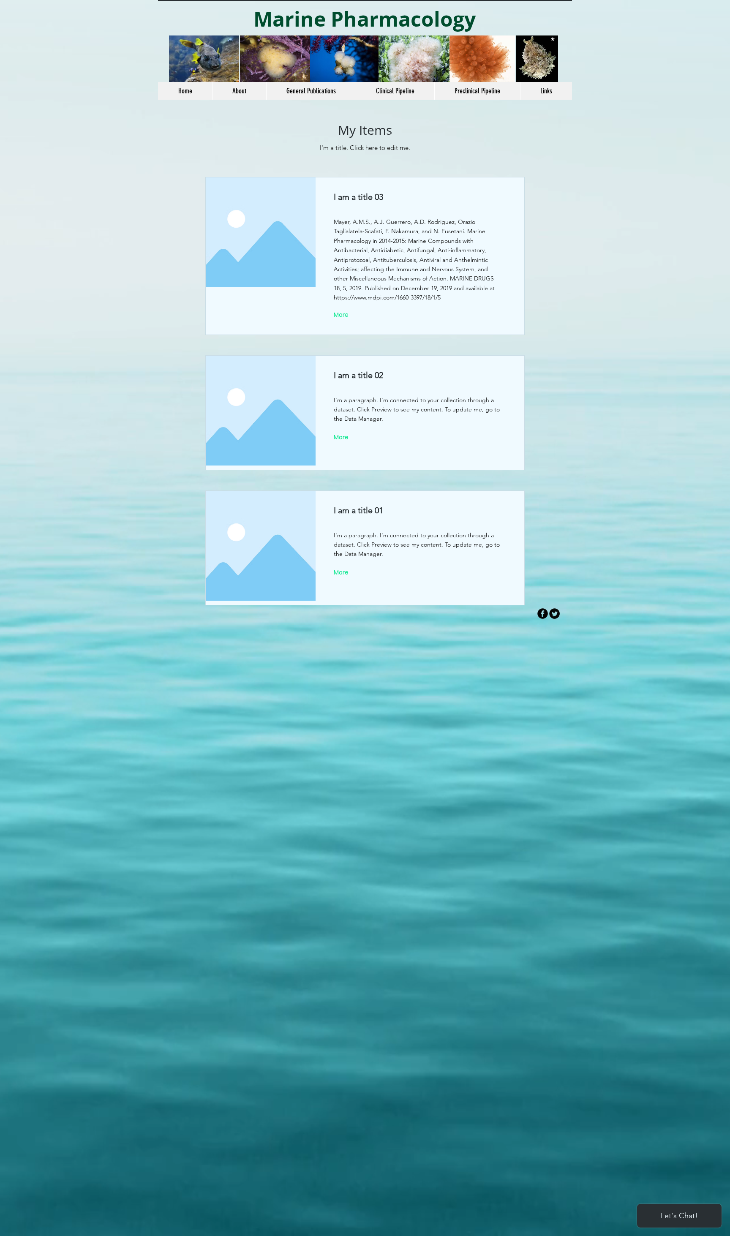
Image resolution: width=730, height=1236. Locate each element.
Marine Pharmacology (364, 19)
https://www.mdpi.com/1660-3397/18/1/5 (387, 297)
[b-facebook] (542, 613)
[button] (395, 91)
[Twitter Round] (554, 613)
